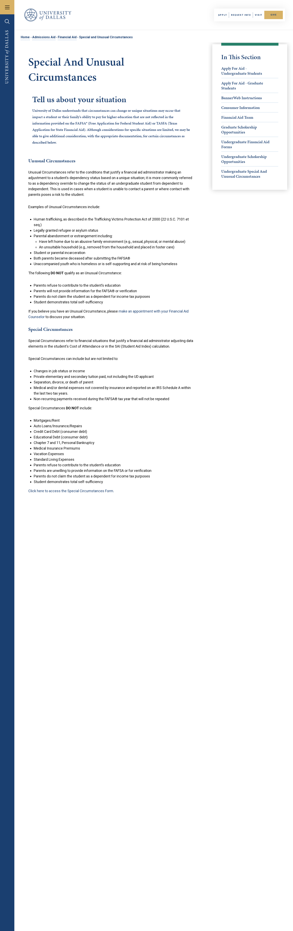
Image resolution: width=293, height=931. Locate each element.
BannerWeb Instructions (241, 98)
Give (273, 15)
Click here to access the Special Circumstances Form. (71, 491)
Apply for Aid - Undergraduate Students (241, 71)
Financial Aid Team (237, 117)
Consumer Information (240, 107)
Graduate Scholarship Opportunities (239, 129)
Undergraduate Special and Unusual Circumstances (244, 174)
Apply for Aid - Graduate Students (242, 85)
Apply (222, 15)
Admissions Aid (43, 37)
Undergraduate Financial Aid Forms (245, 144)
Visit (258, 15)
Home (25, 37)
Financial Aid (67, 37)
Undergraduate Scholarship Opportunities (244, 159)
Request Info (241, 15)
